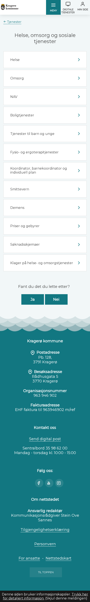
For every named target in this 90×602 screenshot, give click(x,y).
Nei (56, 299)
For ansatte (29, 558)
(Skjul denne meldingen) (66, 598)
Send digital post (45, 439)
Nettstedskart (58, 558)
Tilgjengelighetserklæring (45, 529)
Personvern (45, 544)
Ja (33, 299)
